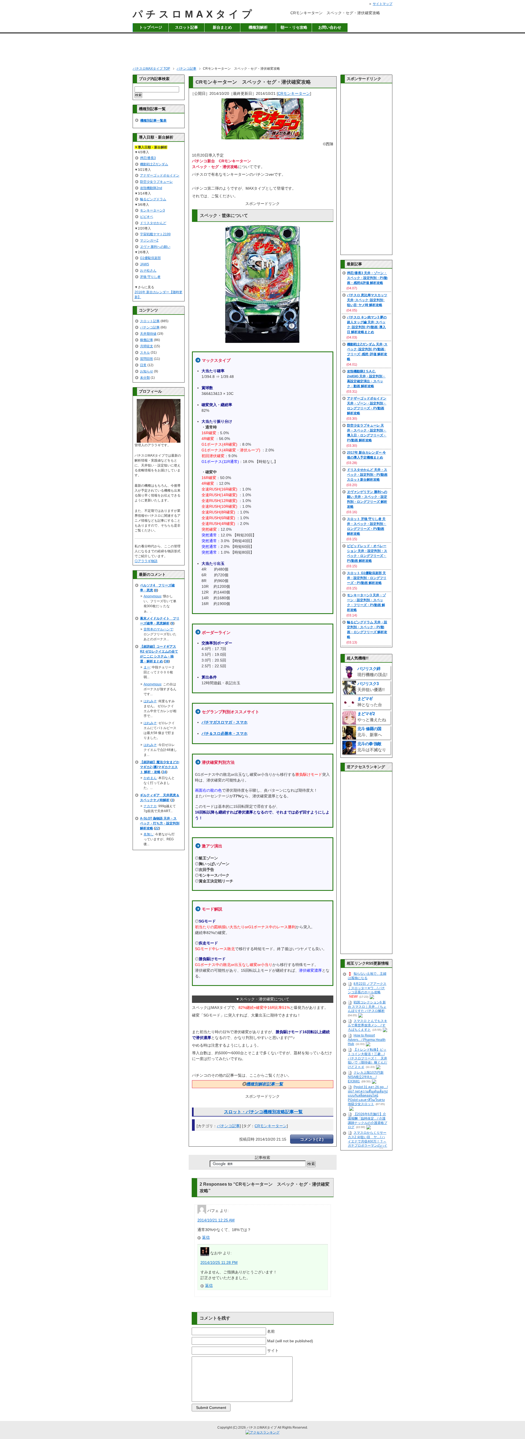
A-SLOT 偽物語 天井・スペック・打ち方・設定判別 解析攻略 (159, 823)
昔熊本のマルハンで (158, 629)
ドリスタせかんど (153, 223)
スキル (145, 352)
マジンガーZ (149, 240)
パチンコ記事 (228, 1126)
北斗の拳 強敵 (371, 746)
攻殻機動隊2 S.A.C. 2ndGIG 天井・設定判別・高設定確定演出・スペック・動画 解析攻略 (366, 378)
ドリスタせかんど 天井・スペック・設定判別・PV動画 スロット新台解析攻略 (367, 474)
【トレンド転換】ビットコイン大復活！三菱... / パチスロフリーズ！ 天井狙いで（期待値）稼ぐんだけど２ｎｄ (367, 1058)
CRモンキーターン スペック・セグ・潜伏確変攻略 (253, 82)
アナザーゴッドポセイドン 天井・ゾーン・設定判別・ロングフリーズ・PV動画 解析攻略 (366, 406)
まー (147, 667)
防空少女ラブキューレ (156, 182)
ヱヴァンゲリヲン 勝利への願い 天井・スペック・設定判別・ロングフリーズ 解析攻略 (367, 499)
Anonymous (152, 596)
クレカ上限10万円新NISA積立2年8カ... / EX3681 (366, 1077)
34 (164, 772)
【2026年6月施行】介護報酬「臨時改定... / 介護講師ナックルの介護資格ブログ (367, 1120)
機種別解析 (258, 27)
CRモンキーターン (294, 93)
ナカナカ (150, 806)
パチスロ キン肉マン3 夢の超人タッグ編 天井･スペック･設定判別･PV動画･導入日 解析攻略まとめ (367, 324)
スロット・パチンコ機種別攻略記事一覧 (263, 1111)
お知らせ (146, 371)
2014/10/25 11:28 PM (219, 1262)
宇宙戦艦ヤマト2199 (155, 234)
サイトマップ (382, 4)
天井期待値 (148, 334)
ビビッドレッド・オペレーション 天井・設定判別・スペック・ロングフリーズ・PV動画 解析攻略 (367, 553)
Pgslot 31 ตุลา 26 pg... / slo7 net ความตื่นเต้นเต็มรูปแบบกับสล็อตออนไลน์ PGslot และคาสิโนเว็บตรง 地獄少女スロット (368, 1095)
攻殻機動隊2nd (151, 188)
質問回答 (146, 359)
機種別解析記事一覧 (264, 1084)
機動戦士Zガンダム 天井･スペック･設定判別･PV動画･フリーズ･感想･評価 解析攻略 (367, 351)
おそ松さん (148, 270)
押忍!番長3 (148, 158)
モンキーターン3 (152, 210)
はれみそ (150, 701)
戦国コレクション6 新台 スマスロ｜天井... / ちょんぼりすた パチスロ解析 (367, 1006)
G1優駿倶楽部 (150, 258)
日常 (143, 365)
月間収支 (146, 346)
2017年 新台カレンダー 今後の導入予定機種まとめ (366, 455)
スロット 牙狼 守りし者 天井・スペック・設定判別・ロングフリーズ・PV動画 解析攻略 (366, 526)
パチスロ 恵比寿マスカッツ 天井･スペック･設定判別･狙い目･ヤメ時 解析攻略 (367, 300)
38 (167, 661)
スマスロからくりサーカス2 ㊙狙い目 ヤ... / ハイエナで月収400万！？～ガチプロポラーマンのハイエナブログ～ (367, 1141)
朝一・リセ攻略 (294, 27)
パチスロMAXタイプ (194, 14)
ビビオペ (146, 217)
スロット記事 (186, 27)
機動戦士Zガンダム (154, 164)
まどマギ (369, 701)
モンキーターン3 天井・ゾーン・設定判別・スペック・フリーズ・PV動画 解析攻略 (366, 602)
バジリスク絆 (372, 671)
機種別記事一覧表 (153, 120)
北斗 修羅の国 (369, 731)
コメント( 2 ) (311, 1139)
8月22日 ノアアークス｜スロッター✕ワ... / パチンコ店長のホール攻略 (367, 988)
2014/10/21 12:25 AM (216, 1220)
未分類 (145, 378)
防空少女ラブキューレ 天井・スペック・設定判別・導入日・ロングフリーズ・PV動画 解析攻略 (366, 433)
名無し (148, 834)
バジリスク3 (371, 686)
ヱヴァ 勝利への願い (155, 247)
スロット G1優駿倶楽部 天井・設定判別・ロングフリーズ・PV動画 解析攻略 (366, 578)
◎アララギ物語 (146, 561)
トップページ (150, 27)
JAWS (144, 264)
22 (157, 828)
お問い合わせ (329, 27)
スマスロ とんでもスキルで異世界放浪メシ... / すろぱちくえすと (367, 1025)
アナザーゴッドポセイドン (159, 175)
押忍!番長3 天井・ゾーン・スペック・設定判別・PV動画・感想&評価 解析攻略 (367, 278)
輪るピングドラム (153, 199)
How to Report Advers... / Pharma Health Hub (367, 1039)
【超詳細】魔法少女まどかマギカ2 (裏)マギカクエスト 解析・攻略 (159, 767)
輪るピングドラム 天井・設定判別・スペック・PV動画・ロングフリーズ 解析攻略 (367, 629)
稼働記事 (146, 340)
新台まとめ (222, 27)
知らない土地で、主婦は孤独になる (367, 976)
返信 (206, 1237)
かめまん (150, 778)
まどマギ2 (371, 716)
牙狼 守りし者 (150, 277)
